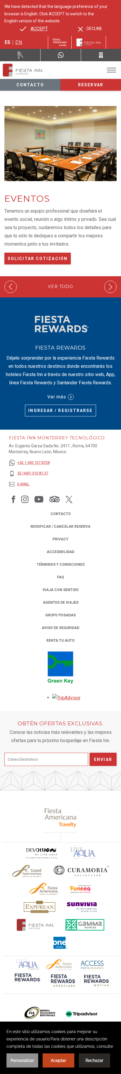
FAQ (60, 577)
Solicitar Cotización (38, 258)
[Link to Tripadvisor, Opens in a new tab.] (54, 499)
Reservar (90, 84)
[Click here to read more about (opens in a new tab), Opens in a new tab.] (60, 818)
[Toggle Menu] (111, 70)
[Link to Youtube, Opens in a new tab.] (38, 499)
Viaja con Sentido (61, 590)
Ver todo (60, 286)
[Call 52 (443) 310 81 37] (101, 55)
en (18, 42)
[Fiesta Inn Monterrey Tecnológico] (23, 70)
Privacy (60, 539)
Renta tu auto (60, 640)
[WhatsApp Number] (60, 55)
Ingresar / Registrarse (60, 410)
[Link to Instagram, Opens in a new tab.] (24, 499)
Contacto (30, 84)
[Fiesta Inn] (89, 42)
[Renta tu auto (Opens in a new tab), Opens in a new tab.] (20, 55)
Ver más (56, 397)
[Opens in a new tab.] (66, 697)
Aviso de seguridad (60, 628)
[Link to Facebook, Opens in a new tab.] (13, 499)
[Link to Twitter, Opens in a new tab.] (69, 499)
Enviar (103, 759)
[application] (60, 1048)
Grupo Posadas (60, 615)
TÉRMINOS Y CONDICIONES (61, 564)
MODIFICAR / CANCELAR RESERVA (60, 526)
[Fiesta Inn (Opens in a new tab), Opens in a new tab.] (59, 42)
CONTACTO (61, 514)
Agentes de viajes (60, 602)
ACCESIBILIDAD (60, 552)
